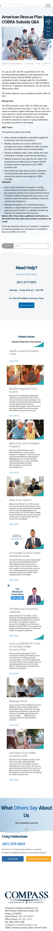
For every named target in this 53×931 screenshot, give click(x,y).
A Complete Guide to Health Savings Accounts (25, 554)
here (4, 232)
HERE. (16, 88)
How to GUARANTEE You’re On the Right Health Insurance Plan (24, 646)
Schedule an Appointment (38, 859)
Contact (48, 27)
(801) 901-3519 (18, 232)
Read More (14, 361)
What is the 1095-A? (20, 500)
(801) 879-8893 (26, 282)
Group (38, 64)
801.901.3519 (25, 919)
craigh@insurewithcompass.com (21, 925)
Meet (48, 35)
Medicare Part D (18, 701)
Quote (48, 31)
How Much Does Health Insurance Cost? (22, 754)
